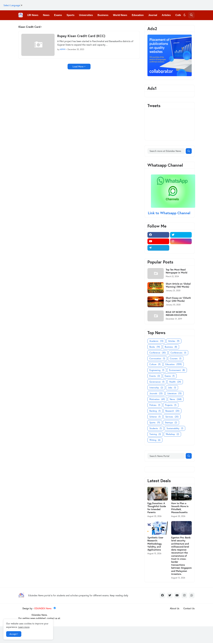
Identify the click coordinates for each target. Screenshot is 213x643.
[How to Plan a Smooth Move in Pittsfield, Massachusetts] (181, 493)
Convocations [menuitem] (55, 24)
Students (155, 428)
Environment (177, 370)
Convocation (157, 358)
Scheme (155, 416)
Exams (170, 376)
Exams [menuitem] (58, 15)
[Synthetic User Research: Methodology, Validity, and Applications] (157, 528)
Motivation (157, 399)
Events (154, 376)
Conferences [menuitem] (34, 24)
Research (172, 410)
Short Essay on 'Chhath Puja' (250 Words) (178, 299)
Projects (170, 405)
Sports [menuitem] (70, 15)
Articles (173, 341)
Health (175, 381)
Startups (171, 422)
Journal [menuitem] (152, 15)
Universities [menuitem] (86, 15)
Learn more (23, 627)
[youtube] (158, 241)
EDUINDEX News (43, 608)
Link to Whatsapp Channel (169, 213)
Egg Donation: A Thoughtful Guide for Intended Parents (156, 508)
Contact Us (189, 608)
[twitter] (181, 235)
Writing (154, 440)
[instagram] (181, 241)
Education (173, 364)
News (176, 399)
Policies (154, 405)
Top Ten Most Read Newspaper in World (176, 271)
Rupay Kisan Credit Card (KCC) (81, 36)
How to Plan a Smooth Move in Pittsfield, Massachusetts (180, 508)
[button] (184, 15)
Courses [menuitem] (72, 24)
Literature (174, 393)
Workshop (172, 434)
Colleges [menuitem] (180, 15)
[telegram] (158, 248)
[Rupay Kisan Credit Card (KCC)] (38, 45)
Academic (156, 341)
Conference (157, 352)
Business (171, 346)
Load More (78, 66)
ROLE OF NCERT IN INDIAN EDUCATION (176, 314)
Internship (156, 387)
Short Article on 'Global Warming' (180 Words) (178, 285)
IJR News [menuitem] (32, 15)
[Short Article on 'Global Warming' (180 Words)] (155, 287)
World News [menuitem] (120, 15)
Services (172, 416)
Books (154, 346)
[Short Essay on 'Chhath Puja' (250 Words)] (155, 301)
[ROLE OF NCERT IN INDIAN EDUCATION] (155, 316)
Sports (154, 422)
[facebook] (158, 235)
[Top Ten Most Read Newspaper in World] (155, 273)
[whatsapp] (192, 595)
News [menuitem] (46, 15)
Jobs (172, 387)
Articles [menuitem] (166, 15)
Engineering (156, 370)
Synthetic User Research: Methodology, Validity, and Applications (155, 543)
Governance (156, 381)
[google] (181, 248)
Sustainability (175, 428)
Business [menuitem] (103, 15)
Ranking (155, 410)
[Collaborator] (169, 75)
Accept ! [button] (13, 634)
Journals (156, 393)
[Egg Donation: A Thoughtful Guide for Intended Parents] (157, 493)
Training (155, 434)
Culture (155, 364)
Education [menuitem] (138, 15)
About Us (174, 608)
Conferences (178, 352)
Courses (175, 358)
